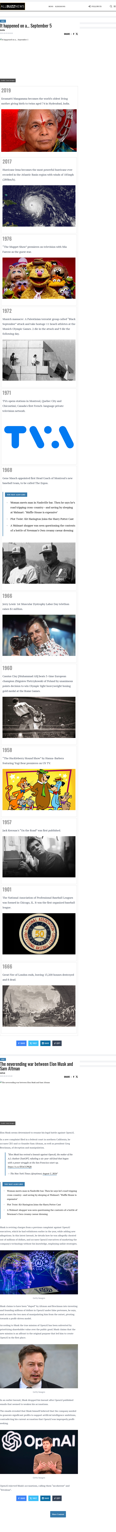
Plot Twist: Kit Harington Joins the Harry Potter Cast (42, 519)
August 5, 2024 (50, 1173)
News (51, 6)
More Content (58, 1514)
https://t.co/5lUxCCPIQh (20, 1166)
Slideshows (60, 6)
